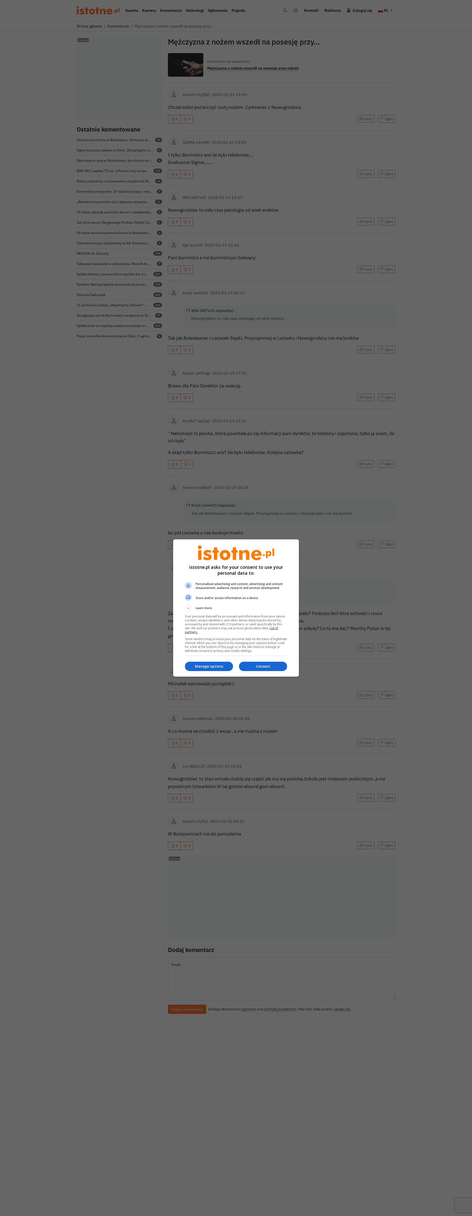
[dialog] (236, 608)
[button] (236, 608)
